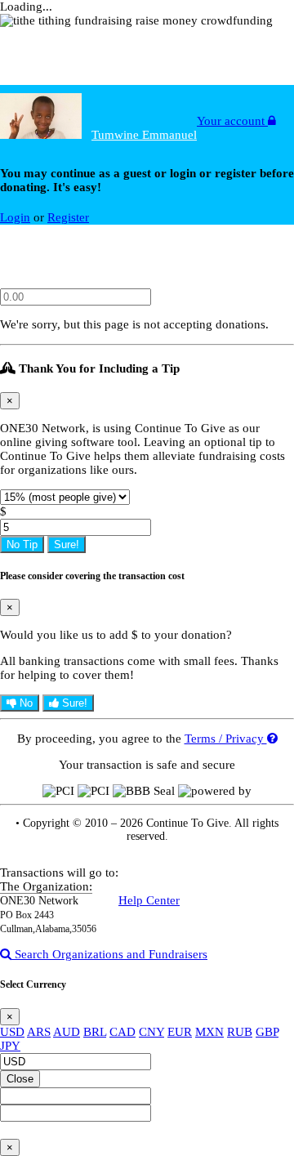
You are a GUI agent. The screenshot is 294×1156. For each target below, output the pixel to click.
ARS (39, 1031)
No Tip (22, 544)
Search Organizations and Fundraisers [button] (109, 954)
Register (68, 217)
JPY (10, 1045)
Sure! (66, 544)
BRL (94, 1031)
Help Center (149, 900)
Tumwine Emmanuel (144, 134)
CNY (151, 1031)
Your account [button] (232, 120)
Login (15, 217)
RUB (239, 1031)
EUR (179, 1031)
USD (12, 1031)
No (24, 703)
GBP (267, 1031)
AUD (66, 1031)
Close (20, 1079)
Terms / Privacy (226, 738)
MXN (209, 1031)
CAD (122, 1031)
